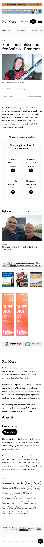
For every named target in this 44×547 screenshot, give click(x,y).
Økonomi (24, 513)
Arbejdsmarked (8, 483)
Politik (33, 503)
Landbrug (19, 498)
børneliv (20, 483)
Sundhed (6, 513)
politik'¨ (5, 508)
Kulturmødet (8, 498)
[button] (24, 211)
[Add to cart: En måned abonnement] (13, 170)
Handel (36, 488)
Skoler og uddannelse (27, 508)
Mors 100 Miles (30, 498)
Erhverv (28, 483)
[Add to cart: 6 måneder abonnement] (13, 192)
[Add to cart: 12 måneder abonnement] (31, 192)
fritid (29, 488)
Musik (19, 503)
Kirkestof (6, 493)
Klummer (28, 493)
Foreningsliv (20, 488)
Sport (4, 40)
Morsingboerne (8, 503)
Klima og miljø (18, 493)
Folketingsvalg (8, 488)
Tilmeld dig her (10, 432)
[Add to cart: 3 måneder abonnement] (31, 170)
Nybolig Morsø (20, 30)
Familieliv (37, 483)
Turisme (15, 513)
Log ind (26, 21)
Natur (26, 503)
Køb (33, 21)
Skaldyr (13, 508)
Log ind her (30, 137)
